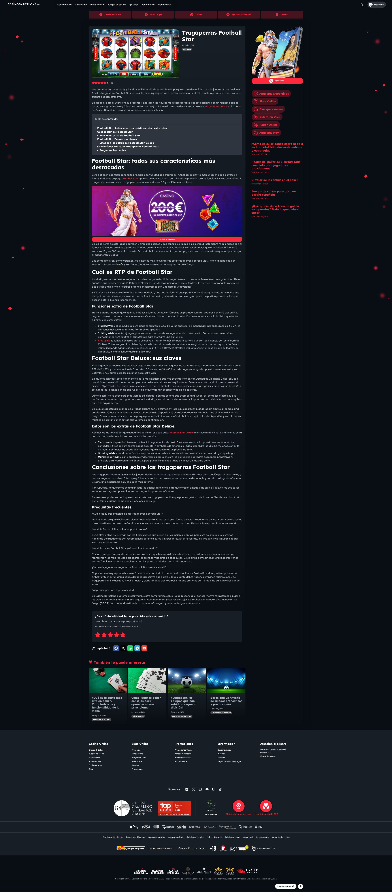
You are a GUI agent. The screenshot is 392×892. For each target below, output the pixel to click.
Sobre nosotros (262, 837)
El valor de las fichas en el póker (275, 180)
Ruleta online (94, 757)
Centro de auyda (267, 756)
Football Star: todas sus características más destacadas (132, 128)
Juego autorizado (176, 837)
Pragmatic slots (139, 757)
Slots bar (136, 765)
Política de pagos (214, 837)
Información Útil (113, 14)
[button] (361, 4)
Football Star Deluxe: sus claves (117, 139)
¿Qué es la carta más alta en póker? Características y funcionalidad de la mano (107, 704)
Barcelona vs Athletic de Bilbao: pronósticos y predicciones (226, 701)
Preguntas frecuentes (113, 150)
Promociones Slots (183, 757)
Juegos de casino (96, 754)
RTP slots (221, 754)
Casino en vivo (95, 765)
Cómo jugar (138, 716)
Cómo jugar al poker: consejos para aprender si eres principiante (146, 702)
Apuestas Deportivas (241, 14)
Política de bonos (232, 837)
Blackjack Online (96, 750)
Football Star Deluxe (182, 432)
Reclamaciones (224, 750)
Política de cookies (195, 837)
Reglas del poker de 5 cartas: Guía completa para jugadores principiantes (276, 165)
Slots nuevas (137, 754)
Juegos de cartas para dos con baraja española (274, 193)
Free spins (104, 340)
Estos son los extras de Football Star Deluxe (127, 142)
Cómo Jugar (156, 14)
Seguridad (248, 837)
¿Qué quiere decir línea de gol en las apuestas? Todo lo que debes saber (275, 209)
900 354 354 (265, 752)
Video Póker (137, 761)
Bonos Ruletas (181, 761)
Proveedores (137, 769)
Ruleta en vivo (95, 761)
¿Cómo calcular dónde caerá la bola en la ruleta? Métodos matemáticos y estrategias (277, 147)
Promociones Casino (183, 750)
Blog (91, 769)
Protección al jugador (135, 837)
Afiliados (221, 757)
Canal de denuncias (281, 837)
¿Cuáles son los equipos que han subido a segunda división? (183, 702)
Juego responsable (156, 837)
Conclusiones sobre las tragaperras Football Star (127, 146)
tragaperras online (216, 106)
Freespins (136, 750)
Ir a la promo (167, 239)
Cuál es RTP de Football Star (115, 131)
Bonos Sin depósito (183, 754)
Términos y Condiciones (113, 837)
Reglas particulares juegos (229, 761)
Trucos (199, 14)
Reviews (284, 14)
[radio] (98, 635)
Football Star (130, 178)
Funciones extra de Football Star (120, 135)
